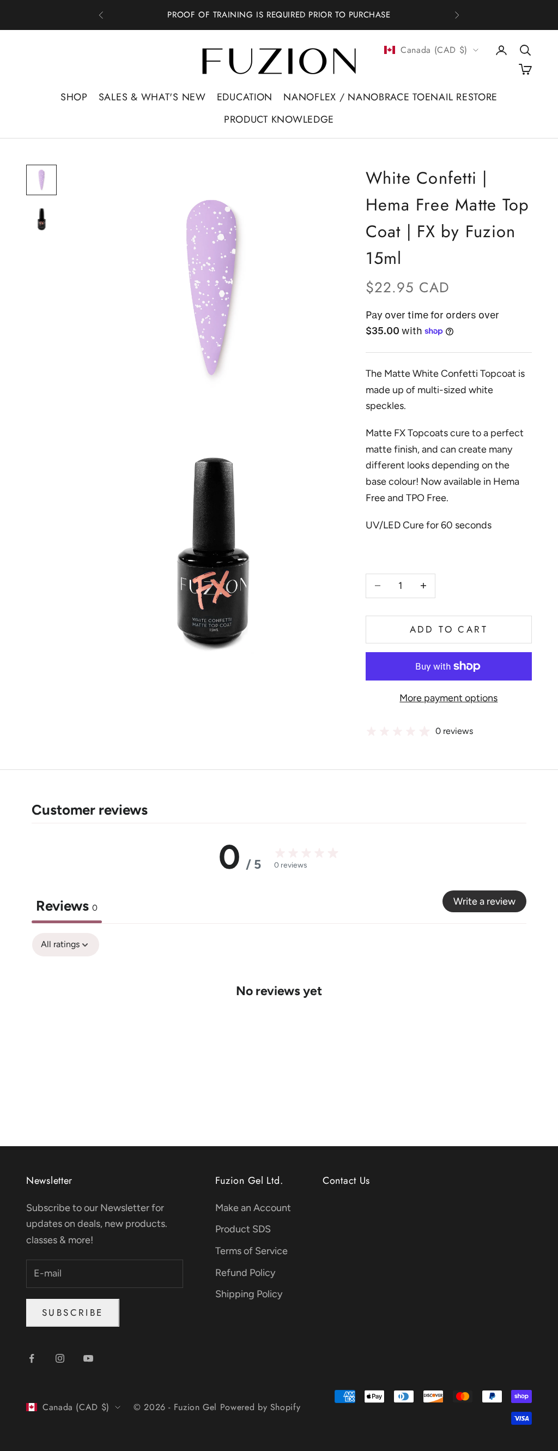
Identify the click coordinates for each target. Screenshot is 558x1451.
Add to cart (449, 629)
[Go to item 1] (41, 180)
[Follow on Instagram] (59, 1358)
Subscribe (73, 1312)
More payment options (448, 698)
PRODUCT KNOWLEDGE (279, 119)
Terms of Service (251, 1251)
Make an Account (253, 1208)
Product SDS (243, 1229)
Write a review (484, 901)
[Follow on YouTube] (88, 1358)
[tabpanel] (279, 1023)
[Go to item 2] (41, 219)
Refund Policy (245, 1273)
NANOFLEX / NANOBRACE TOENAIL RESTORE (390, 97)
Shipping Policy (248, 1294)
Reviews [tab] (67, 906)
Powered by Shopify (260, 1407)
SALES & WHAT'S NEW (152, 97)
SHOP (74, 97)
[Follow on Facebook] (31, 1358)
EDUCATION (244, 97)
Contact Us (346, 1180)
